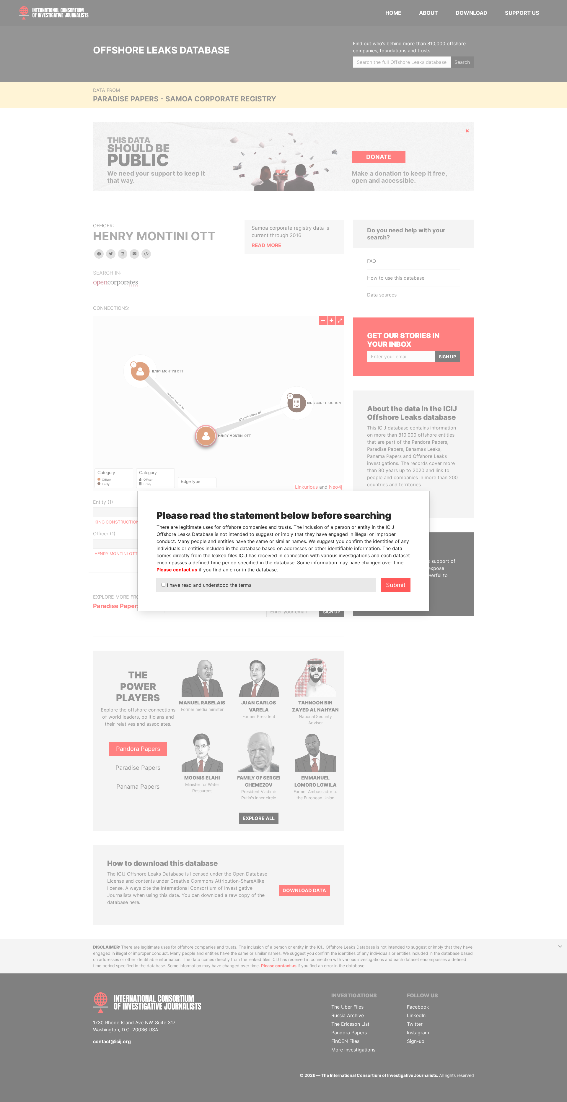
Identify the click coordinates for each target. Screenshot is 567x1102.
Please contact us (177, 570)
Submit (395, 585)
